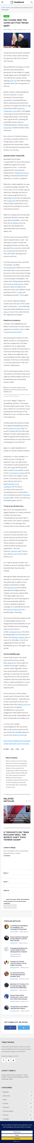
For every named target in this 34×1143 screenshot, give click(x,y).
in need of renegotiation (14, 284)
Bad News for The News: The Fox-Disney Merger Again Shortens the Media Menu (19, 985)
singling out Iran (23, 704)
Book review (6, 1096)
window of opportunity (14, 609)
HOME (3, 7)
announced (10, 268)
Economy (5, 1103)
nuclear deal (11, 201)
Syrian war (13, 81)
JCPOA (17, 749)
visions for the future (20, 735)
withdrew (15, 223)
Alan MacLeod (14, 943)
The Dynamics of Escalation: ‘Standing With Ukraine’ (19, 1007)
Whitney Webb (14, 931)
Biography (6, 1092)
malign (20, 292)
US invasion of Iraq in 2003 (15, 428)
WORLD (8, 7)
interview (5, 1115)
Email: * (6, 881)
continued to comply (17, 473)
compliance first (14, 632)
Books (5, 1099)
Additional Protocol (21, 173)
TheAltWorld (18, 2)
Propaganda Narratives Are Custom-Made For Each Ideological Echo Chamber (18, 950)
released (10, 663)
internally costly (11, 587)
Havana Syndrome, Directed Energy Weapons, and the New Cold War (19, 938)
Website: (6, 890)
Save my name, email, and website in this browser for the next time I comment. (16, 901)
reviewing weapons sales (19, 637)
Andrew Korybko (14, 967)
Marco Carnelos (8, 29)
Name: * (6, 873)
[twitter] (24, 1027)
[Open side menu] (2, 2)
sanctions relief (16, 551)
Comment (7, 855)
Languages (6, 1119)
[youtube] (13, 1060)
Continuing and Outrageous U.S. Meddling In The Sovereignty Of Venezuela (19, 927)
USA (23, 749)
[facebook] (10, 1027)
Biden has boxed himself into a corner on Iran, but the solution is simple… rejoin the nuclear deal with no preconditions (17, 817)
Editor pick (6, 1107)
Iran (12, 749)
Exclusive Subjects (8, 1111)
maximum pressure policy (12, 332)
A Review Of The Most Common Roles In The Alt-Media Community (18, 963)
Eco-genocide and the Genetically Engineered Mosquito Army (17, 974)
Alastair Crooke (14, 1001)
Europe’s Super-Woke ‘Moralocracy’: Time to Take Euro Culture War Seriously (18, 997)
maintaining (11, 251)
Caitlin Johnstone (15, 954)
